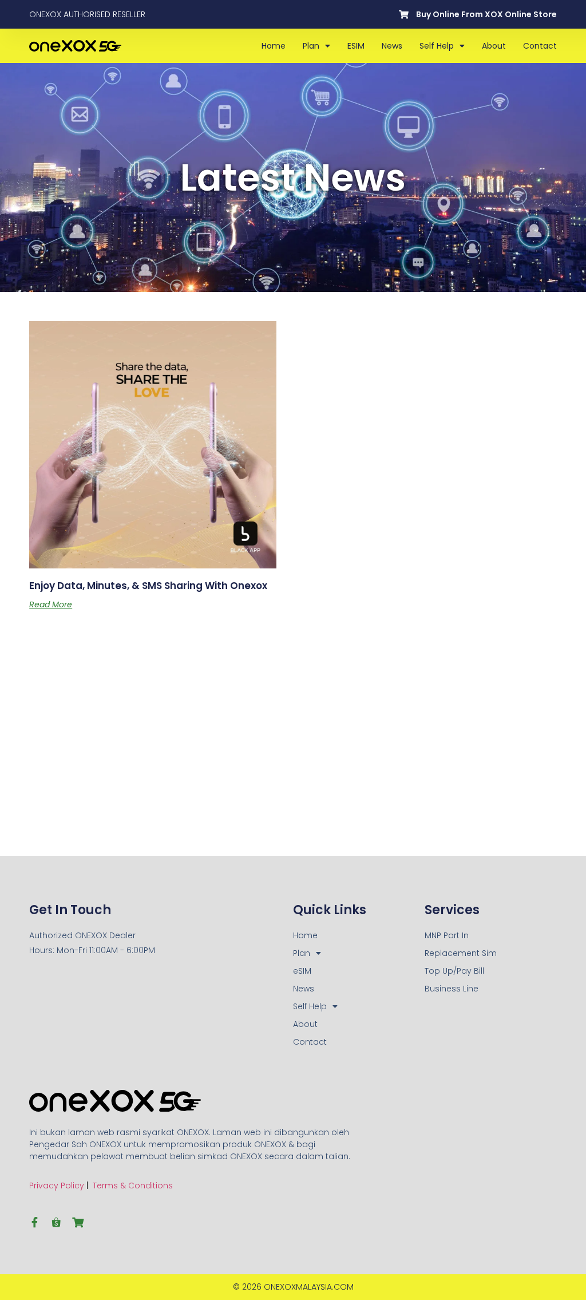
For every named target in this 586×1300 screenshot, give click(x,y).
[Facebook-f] (34, 1222)
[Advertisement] (91, 757)
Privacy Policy (56, 1185)
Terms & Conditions (133, 1185)
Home (274, 46)
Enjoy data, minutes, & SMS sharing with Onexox (148, 585)
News (392, 46)
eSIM (356, 46)
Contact (540, 46)
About (494, 46)
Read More (50, 604)
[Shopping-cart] (78, 1222)
